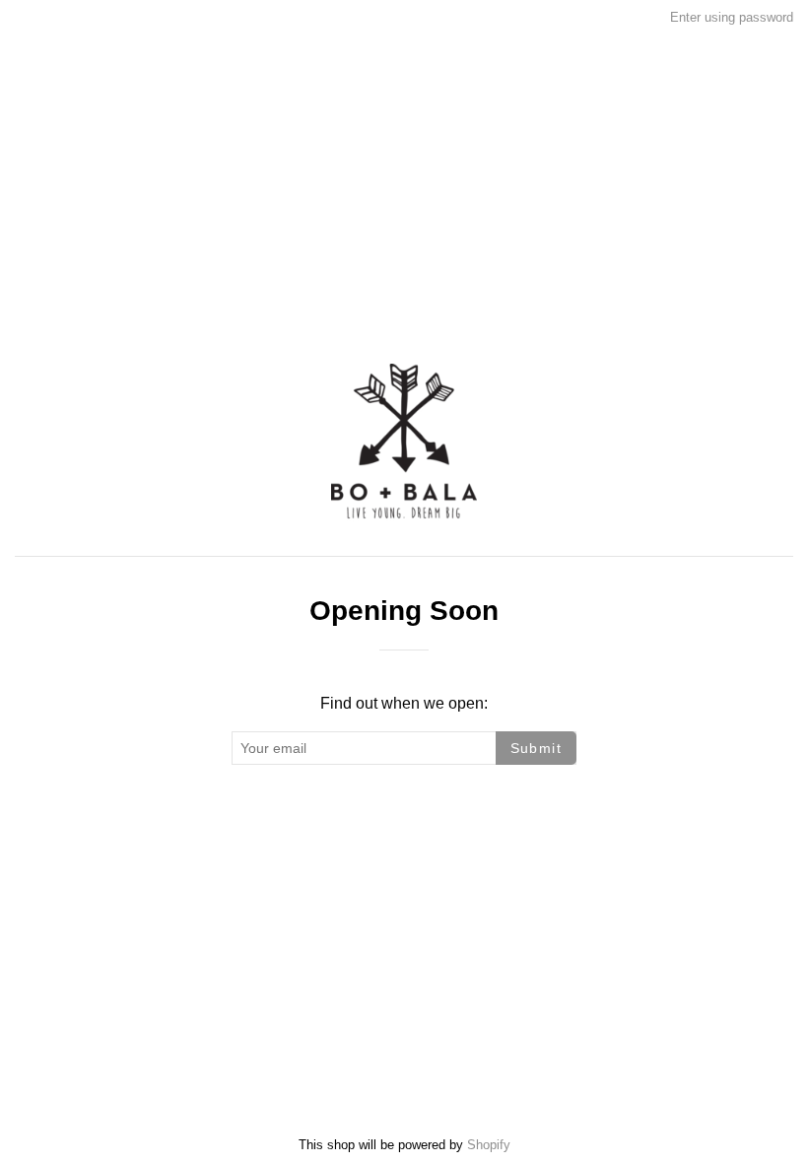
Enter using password (731, 17)
